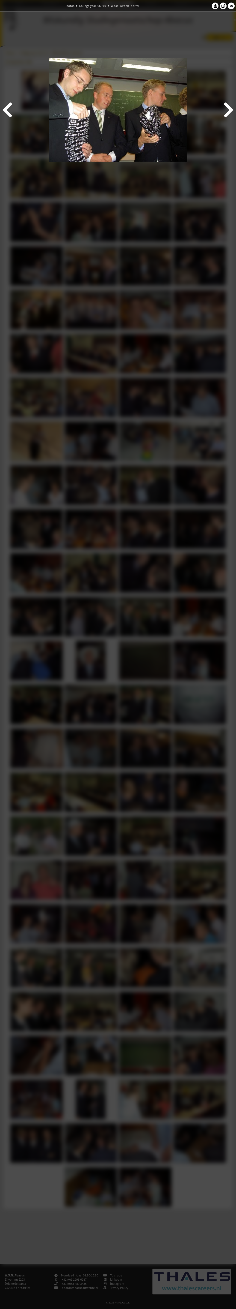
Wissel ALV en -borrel (125, 6)
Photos (69, 6)
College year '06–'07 (92, 6)
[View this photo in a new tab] (223, 5)
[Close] (231, 5)
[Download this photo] (215, 5)
